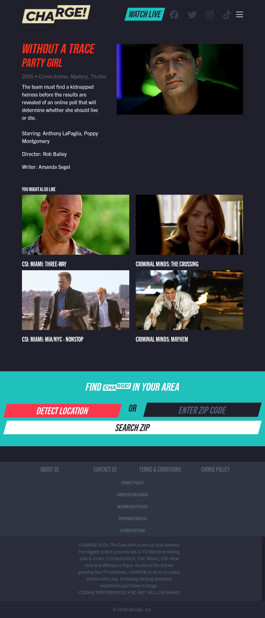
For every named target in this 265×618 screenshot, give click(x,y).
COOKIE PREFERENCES (102, 592)
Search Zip (132, 427)
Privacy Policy (133, 482)
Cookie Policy (215, 469)
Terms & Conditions (160, 469)
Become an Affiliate (132, 506)
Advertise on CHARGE (132, 494)
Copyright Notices (133, 518)
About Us (49, 469)
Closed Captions (132, 530)
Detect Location (62, 410)
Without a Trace (58, 50)
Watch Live (145, 13)
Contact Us (105, 469)
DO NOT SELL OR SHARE (155, 592)
